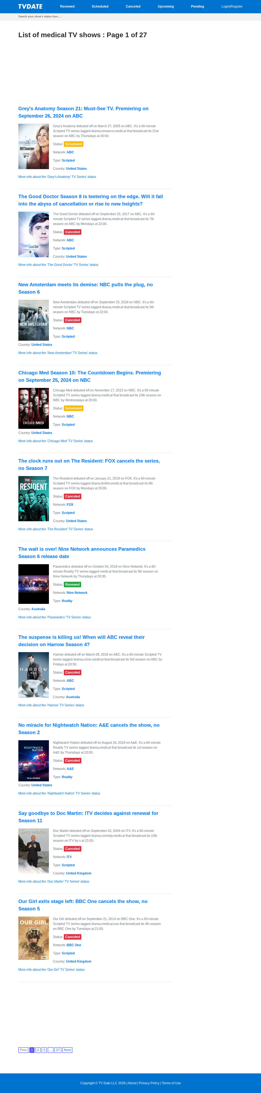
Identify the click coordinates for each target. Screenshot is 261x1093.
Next (67, 1050)
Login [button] (225, 6)
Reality (67, 601)
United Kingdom (78, 873)
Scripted (68, 160)
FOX (70, 504)
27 (58, 1050)
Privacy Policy (149, 1083)
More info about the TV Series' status (57, 177)
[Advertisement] (58, 72)
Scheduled (100, 6)
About (132, 1083)
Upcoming (166, 6)
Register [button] (236, 6)
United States (76, 168)
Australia (38, 609)
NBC (70, 328)
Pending (197, 6)
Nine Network (77, 592)
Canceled (133, 6)
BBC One (74, 945)
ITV (69, 857)
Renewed (67, 6)
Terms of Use (171, 1083)
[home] (30, 7)
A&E (70, 769)
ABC (70, 152)
